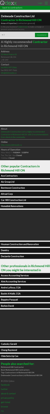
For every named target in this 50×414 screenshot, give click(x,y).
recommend (41, 35)
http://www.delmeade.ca (11, 145)
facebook (5, 384)
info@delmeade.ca (8, 73)
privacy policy (7, 397)
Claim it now (23, 27)
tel (9, 67)
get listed (5, 402)
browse (4, 406)
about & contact (8, 393)
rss (2, 411)
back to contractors (12, 7)
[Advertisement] (25, 100)
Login (40, 3)
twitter (4, 389)
